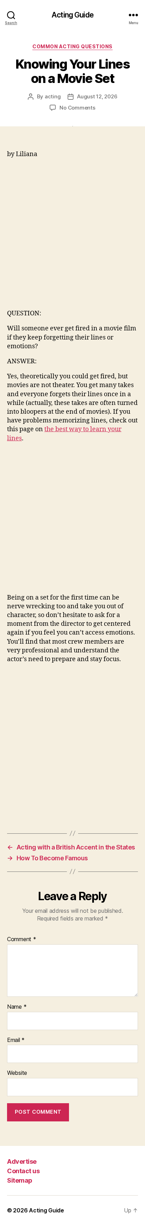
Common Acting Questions (72, 46)
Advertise (22, 1161)
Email (16, 1040)
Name (16, 1007)
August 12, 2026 (97, 96)
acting (53, 96)
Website (17, 1073)
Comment (21, 939)
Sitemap (19, 1180)
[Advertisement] (72, 237)
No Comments (77, 107)
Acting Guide (72, 15)
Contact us (23, 1171)
